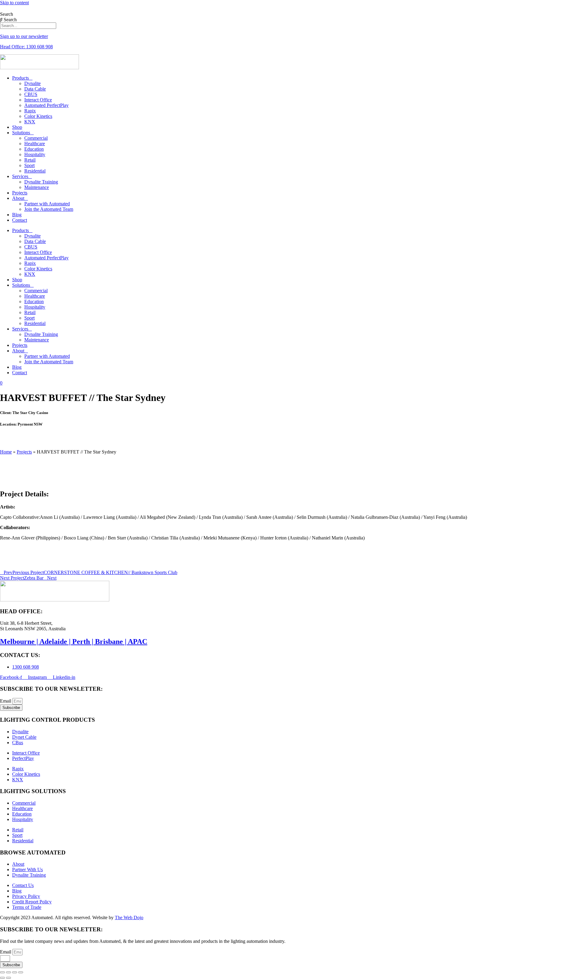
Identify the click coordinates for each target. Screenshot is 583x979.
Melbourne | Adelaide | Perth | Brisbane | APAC (73, 641)
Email (6, 700)
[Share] (14, 972)
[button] (291, 436)
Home (6, 451)
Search (6, 14)
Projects (19, 192)
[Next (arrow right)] (8, 978)
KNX (29, 121)
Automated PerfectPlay (46, 105)
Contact (19, 220)
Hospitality (34, 154)
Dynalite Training (41, 181)
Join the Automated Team (48, 209)
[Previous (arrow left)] (2, 978)
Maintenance (36, 187)
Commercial (36, 138)
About (18, 198)
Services (20, 176)
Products (20, 77)
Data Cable (35, 88)
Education (34, 149)
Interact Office (38, 99)
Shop (17, 127)
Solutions (21, 132)
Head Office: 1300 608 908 (26, 46)
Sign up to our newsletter (24, 36)
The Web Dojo (129, 917)
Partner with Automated (47, 203)
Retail (30, 160)
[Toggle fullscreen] (8, 972)
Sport (29, 165)
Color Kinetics (38, 116)
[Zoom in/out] (2, 972)
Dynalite (32, 83)
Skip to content (14, 2)
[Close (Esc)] (20, 972)
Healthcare (34, 143)
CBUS (30, 94)
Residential (35, 170)
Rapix (30, 110)
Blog (17, 214)
